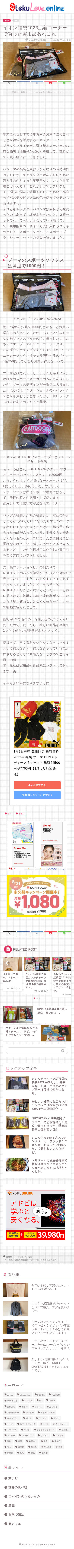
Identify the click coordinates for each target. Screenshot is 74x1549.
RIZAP (52, 1401)
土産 (46, 1441)
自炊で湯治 (16, 1514)
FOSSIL (41, 1395)
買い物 (20, 1257)
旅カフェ (14, 1523)
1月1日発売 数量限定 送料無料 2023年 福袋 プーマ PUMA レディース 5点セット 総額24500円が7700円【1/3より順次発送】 (37, 763)
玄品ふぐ (48, 1447)
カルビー (30, 1412)
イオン (21, 813)
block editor (25, 1395)
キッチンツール (47, 1412)
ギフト (29, 1418)
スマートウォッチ (28, 1424)
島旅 (11, 1505)
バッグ (27, 1430)
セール (46, 1424)
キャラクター (13, 1418)
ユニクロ (11, 1435)
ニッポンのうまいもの (24, 1496)
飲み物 (45, 1453)
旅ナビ (13, 1478)
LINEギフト (12, 1401)
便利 (9, 1441)
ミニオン (65, 1430)
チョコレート (61, 1424)
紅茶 (22, 1453)
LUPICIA (28, 1401)
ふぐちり (53, 1407)
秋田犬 (10, 1453)
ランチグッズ (28, 1435)
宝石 (9, 1447)
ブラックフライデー (45, 1430)
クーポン (43, 1418)
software (11, 1407)
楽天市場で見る (37, 785)
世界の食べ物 (17, 1487)
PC (40, 1401)
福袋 (7, 20)
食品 (33, 1453)
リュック (45, 1435)
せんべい (38, 1407)
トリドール (12, 1430)
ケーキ (10, 1424)
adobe (10, 1395)
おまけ (25, 1407)
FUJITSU (56, 1395)
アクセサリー (13, 1412)
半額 (20, 1441)
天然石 (57, 1441)
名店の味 (33, 1441)
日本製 (21, 1447)
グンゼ (56, 1418)
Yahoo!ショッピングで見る (37, 794)
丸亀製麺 (59, 1435)
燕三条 (34, 1447)
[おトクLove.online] (37, 10)
